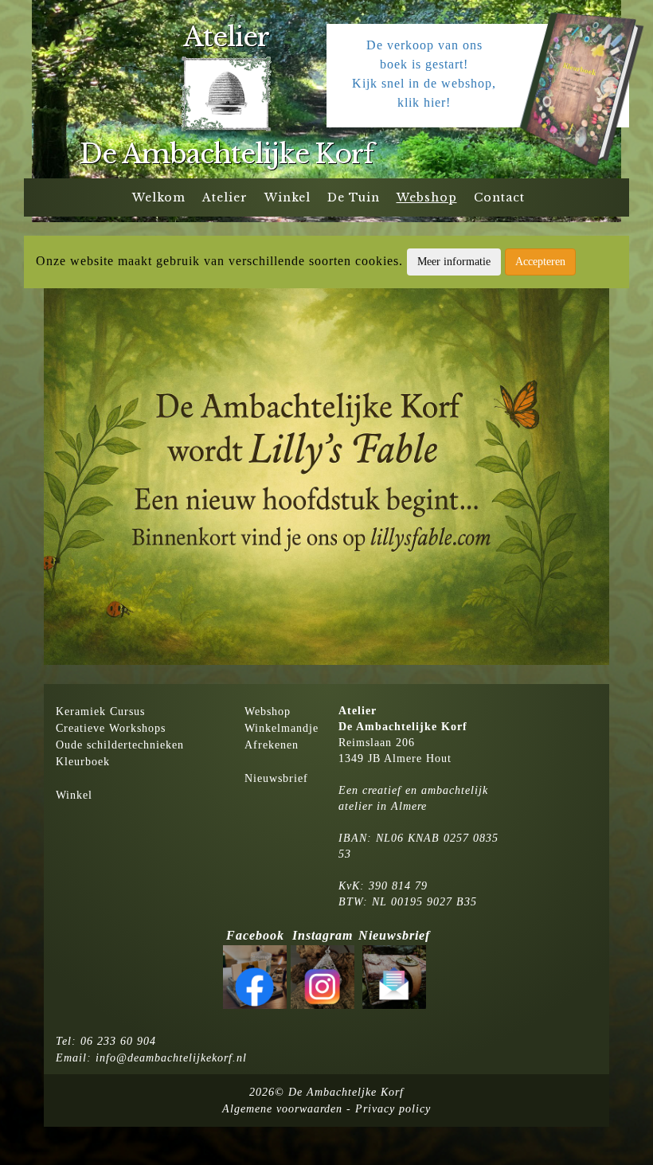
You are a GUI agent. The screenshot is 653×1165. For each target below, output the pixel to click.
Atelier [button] (225, 197)
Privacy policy (393, 1109)
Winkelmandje (281, 728)
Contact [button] (499, 197)
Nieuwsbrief (276, 778)
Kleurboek (83, 762)
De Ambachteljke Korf (346, 1092)
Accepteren (540, 262)
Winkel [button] (287, 197)
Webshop (267, 711)
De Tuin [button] (353, 197)
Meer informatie (454, 262)
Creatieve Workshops (111, 728)
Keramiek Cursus (100, 711)
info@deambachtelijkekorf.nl (171, 1058)
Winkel (74, 795)
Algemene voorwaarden (282, 1109)
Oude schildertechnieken (120, 745)
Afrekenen (271, 745)
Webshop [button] (427, 197)
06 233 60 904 (118, 1041)
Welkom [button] (159, 197)
